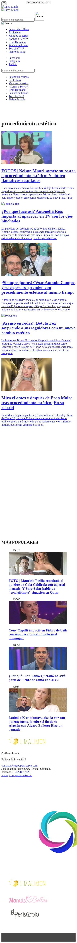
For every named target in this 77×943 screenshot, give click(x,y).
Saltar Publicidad (38, 2)
